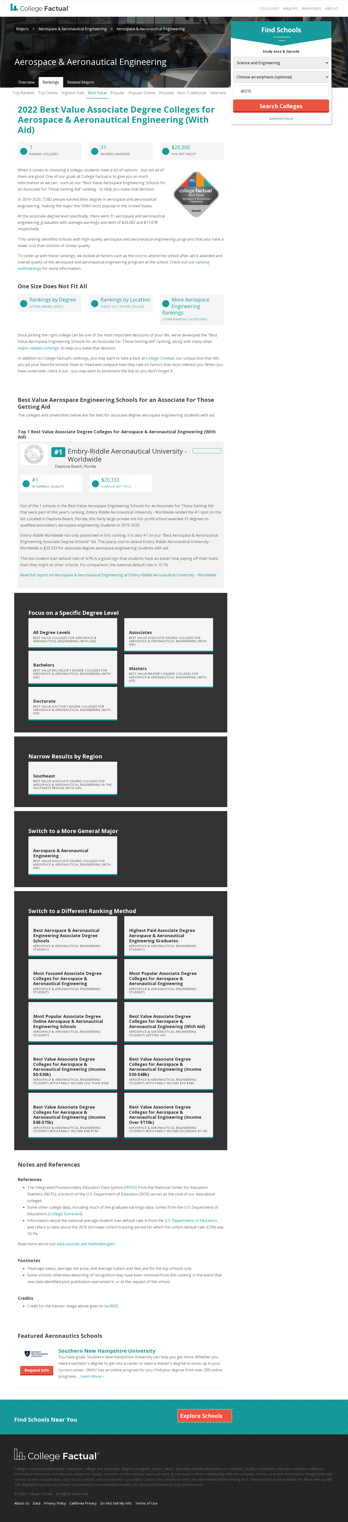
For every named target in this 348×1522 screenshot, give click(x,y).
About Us (21, 1503)
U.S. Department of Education (191, 1220)
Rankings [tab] (51, 82)
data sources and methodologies (86, 1243)
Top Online (48, 92)
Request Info (37, 1370)
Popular (118, 92)
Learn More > (92, 1376)
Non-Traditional (191, 92)
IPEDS (130, 1187)
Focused (166, 92)
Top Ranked (23, 92)
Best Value (97, 92)
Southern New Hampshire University (107, 1350)
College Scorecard (65, 1213)
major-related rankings (38, 348)
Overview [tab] (26, 82)
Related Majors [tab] (80, 82)
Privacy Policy (55, 1503)
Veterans (218, 92)
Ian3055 (111, 1306)
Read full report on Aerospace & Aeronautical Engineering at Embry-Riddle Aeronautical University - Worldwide (118, 575)
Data (36, 1503)
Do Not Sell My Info (116, 1503)
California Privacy (83, 1503)
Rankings (311, 8)
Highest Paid (73, 92)
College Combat (160, 358)
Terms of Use (146, 1503)
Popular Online (142, 92)
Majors (290, 8)
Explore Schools (201, 1416)
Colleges (269, 8)
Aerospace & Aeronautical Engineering (72, 28)
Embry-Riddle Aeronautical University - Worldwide (127, 454)
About (332, 8)
